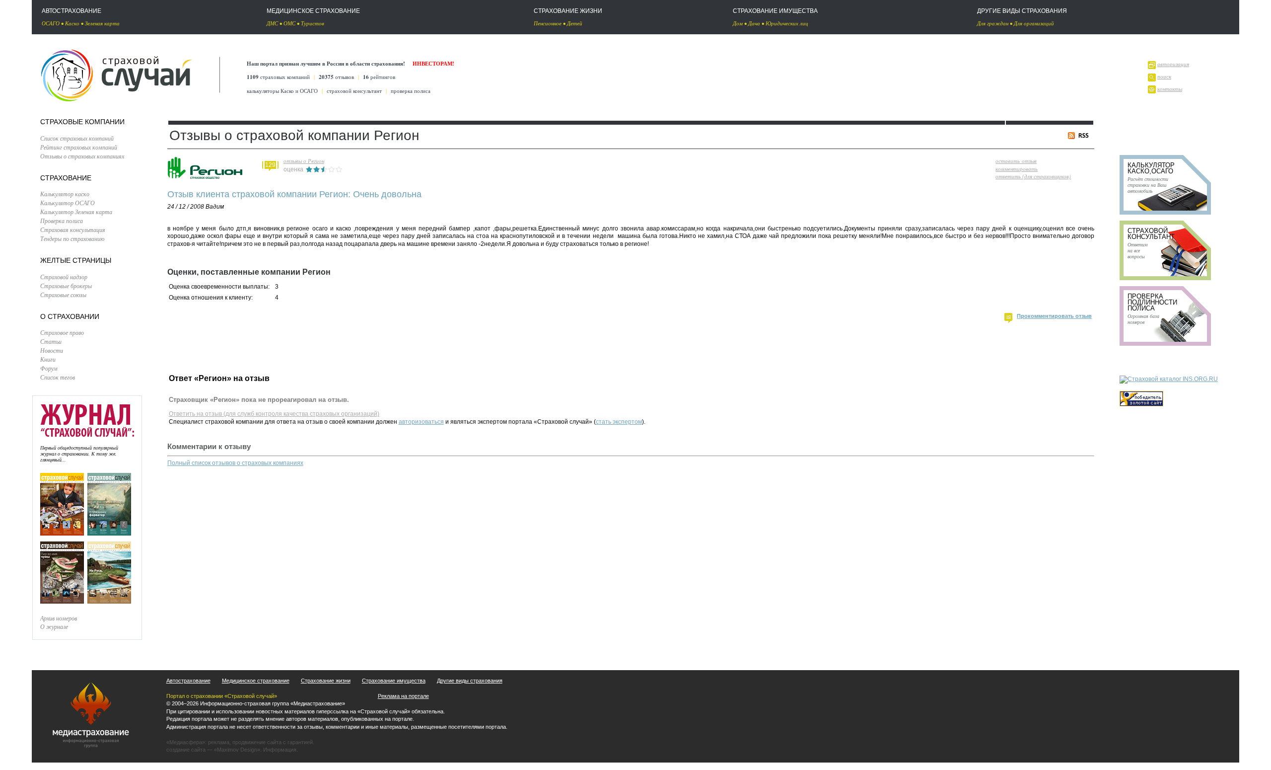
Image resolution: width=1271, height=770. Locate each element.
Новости (51, 350)
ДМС (272, 23)
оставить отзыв (1016, 160)
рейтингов (379, 76)
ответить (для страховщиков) (1033, 176)
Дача (754, 23)
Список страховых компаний (77, 138)
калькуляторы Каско (270, 90)
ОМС (289, 23)
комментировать (1016, 168)
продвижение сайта (257, 742)
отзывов (336, 76)
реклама (218, 742)
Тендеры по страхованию (72, 238)
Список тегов (57, 377)
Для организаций (1034, 23)
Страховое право (62, 332)
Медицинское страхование (313, 10)
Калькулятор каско (64, 194)
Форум (49, 368)
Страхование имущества (775, 10)
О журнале (54, 626)
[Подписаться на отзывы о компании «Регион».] (1080, 137)
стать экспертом (619, 421)
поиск (1164, 76)
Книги (48, 359)
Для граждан (992, 23)
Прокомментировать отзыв (1054, 316)
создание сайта (186, 750)
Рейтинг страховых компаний (78, 147)
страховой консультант (354, 90)
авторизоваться (421, 421)
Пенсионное (548, 23)
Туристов (312, 23)
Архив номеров (58, 618)
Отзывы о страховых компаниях (82, 156)
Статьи (51, 341)
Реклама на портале (403, 696)
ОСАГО (51, 23)
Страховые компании (82, 122)
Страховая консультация (72, 229)
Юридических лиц (787, 23)
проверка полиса (410, 90)
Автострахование (71, 10)
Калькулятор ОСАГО (67, 203)
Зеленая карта (102, 23)
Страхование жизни (568, 10)
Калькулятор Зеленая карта (76, 212)
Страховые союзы (63, 295)
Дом (738, 23)
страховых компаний (278, 76)
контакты (1169, 88)
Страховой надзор (63, 277)
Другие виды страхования (1022, 10)
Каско (72, 23)
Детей (574, 23)
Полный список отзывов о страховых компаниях (235, 463)
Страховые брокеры (66, 286)
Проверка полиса (61, 221)
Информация (279, 750)
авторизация (1173, 64)
